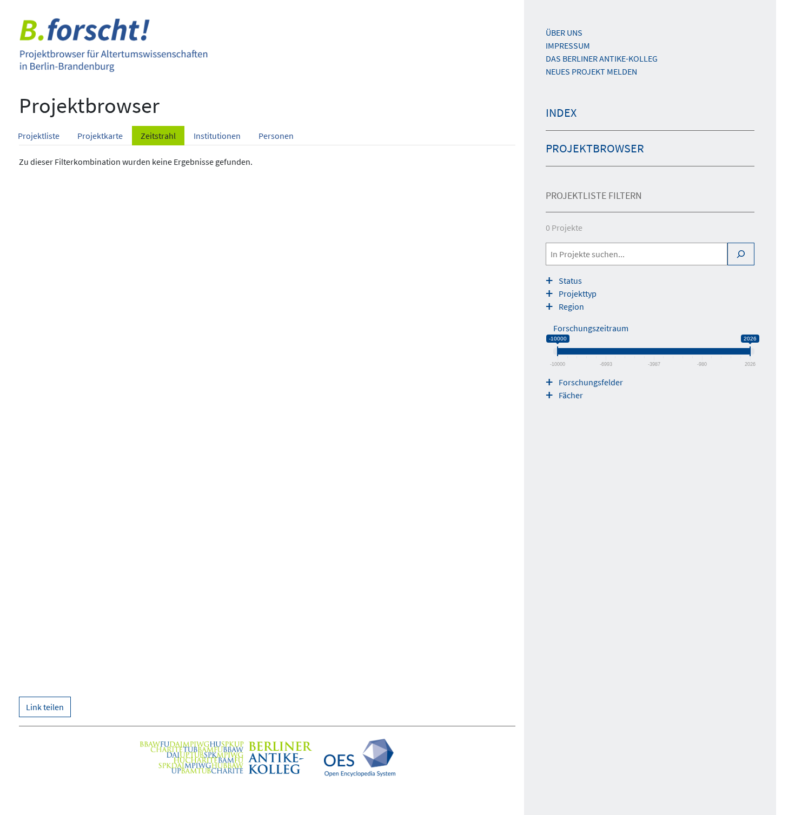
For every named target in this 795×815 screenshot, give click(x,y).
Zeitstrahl (158, 135)
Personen (276, 135)
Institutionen (217, 135)
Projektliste (38, 135)
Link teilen (45, 707)
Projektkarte (100, 135)
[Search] (740, 254)
